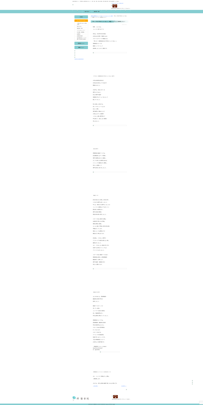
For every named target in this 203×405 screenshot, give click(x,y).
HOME (81, 16)
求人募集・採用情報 (80, 32)
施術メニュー (81, 47)
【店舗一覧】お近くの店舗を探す (82, 24)
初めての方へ (79, 26)
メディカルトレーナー (81, 30)
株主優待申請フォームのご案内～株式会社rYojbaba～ (82, 38)
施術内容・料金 (80, 28)
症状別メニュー (81, 43)
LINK (114, 404)
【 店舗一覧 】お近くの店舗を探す (117, 3)
